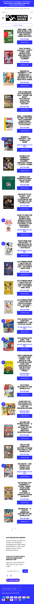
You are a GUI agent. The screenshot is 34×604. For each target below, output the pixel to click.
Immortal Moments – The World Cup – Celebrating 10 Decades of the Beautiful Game (24, 75)
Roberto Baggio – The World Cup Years (25, 139)
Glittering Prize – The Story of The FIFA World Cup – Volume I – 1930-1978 (24, 303)
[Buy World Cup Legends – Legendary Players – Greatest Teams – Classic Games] (8, 164)
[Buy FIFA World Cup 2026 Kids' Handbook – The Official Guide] (8, 326)
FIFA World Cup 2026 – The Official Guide (25, 340)
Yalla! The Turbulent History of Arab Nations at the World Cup (24, 448)
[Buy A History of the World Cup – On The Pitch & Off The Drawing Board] (8, 409)
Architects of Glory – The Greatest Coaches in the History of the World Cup (25, 198)
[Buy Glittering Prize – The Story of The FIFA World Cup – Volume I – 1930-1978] (8, 307)
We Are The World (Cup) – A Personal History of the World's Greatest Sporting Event (24, 427)
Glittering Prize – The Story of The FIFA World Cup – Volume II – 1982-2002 (24, 284)
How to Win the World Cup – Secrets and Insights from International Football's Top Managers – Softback (24, 221)
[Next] (20, 528)
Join (25, 571)
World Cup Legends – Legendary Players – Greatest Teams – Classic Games (24, 160)
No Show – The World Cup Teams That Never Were (24, 466)
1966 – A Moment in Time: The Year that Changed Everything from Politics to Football (24, 120)
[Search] (31, 12)
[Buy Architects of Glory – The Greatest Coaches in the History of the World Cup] (8, 202)
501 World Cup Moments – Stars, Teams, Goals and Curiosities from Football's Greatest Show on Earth (24, 489)
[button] (30, 18)
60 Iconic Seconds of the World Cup (24, 387)
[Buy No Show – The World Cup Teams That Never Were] (8, 470)
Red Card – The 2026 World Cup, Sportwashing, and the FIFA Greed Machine (24, 32)
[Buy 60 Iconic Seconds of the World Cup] (8, 390)
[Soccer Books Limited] (17, 18)
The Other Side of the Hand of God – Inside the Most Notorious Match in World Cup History (24, 98)
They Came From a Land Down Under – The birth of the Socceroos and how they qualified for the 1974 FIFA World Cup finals (24, 363)
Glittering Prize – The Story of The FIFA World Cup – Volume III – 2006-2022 (24, 265)
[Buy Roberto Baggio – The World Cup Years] (8, 144)
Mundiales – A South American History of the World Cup (25, 512)
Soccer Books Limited (8, 593)
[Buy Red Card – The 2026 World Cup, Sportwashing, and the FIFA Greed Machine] (8, 36)
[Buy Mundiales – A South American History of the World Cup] (8, 515)
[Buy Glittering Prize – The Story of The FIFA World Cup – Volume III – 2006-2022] (8, 268)
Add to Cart (25, 42)
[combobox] (15, 12)
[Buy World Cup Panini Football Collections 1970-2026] (8, 183)
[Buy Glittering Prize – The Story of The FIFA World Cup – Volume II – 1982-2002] (8, 287)
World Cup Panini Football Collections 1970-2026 (24, 179)
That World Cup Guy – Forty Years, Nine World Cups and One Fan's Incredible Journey (24, 53)
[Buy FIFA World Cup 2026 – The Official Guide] (8, 344)
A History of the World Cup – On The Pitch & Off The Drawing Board (24, 404)
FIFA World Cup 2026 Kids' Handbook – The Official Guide (24, 321)
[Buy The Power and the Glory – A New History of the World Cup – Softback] (8, 248)
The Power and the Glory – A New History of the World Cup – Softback (24, 244)
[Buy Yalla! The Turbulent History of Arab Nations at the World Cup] (8, 451)
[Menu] (3, 18)
